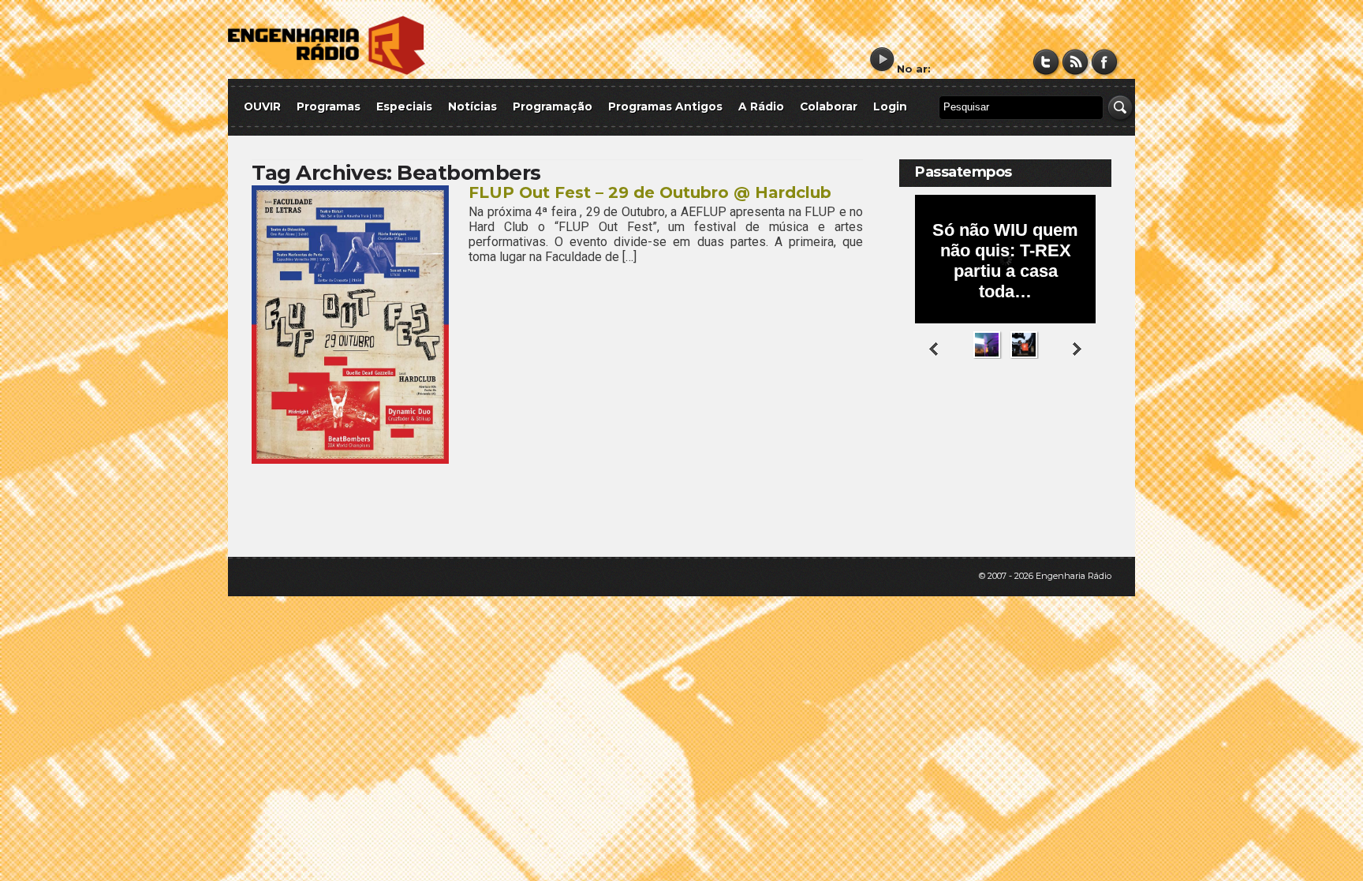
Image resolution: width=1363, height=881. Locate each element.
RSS (1075, 62)
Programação (552, 106)
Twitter (1046, 62)
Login (890, 106)
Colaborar (828, 106)
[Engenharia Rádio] (326, 71)
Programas (328, 106)
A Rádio (761, 106)
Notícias (472, 106)
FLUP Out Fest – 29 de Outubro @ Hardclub (650, 192)
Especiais (404, 106)
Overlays (1089, 421)
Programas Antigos (665, 106)
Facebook (1104, 62)
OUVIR (262, 106)
